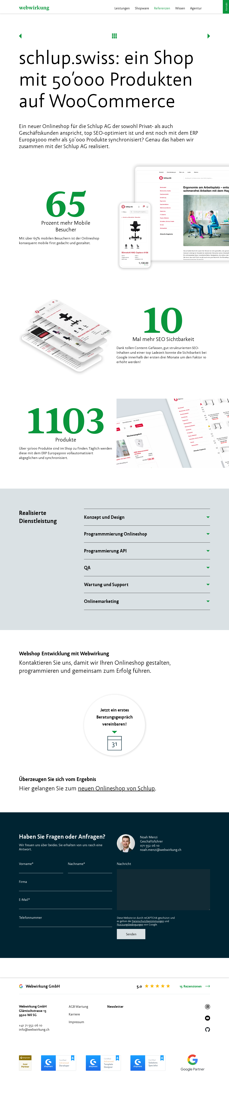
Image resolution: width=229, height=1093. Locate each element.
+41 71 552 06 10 (30, 1025)
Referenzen (162, 8)
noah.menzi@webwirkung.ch (160, 850)
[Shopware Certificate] (25, 1063)
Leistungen (122, 8)
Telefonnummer (30, 917)
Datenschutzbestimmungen (148, 921)
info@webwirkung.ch (34, 1029)
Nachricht (124, 864)
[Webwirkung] (34, 8)
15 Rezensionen (191, 986)
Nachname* (76, 864)
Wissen (180, 8)
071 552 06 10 (149, 845)
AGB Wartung (78, 1006)
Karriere (74, 1014)
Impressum (76, 1022)
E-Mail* (24, 899)
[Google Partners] (192, 1063)
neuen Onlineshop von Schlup (116, 788)
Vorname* (26, 864)
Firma (23, 882)
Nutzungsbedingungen (130, 924)
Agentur (196, 8)
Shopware (142, 8)
